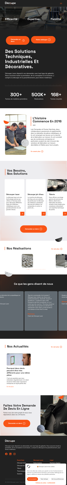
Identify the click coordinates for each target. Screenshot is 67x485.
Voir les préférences (58, 479)
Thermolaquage (22, 471)
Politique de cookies (41, 483)
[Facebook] (6, 454)
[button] (29, 269)
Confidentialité (51, 483)
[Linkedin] (10, 454)
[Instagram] (14, 454)
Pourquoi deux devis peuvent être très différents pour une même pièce (18, 371)
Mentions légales (55, 463)
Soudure (19, 474)
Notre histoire (37, 463)
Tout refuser (44, 479)
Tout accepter (32, 479)
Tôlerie (19, 468)
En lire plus (10, 387)
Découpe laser (21, 463)
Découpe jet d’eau (22, 466)
